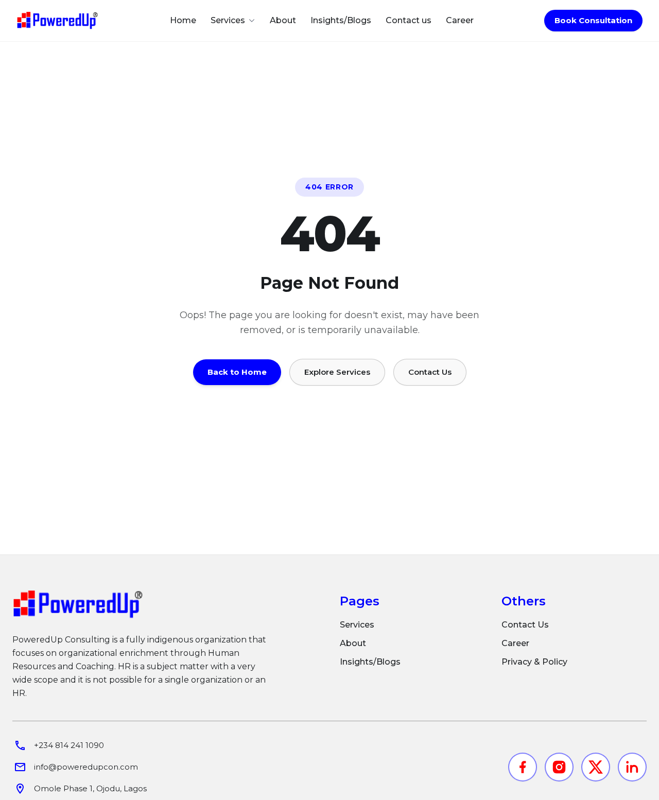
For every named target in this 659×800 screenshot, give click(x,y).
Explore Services (337, 372)
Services (357, 625)
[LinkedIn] (632, 767)
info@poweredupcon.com (86, 767)
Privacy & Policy (534, 662)
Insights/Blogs (340, 20)
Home (183, 20)
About (283, 20)
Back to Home (237, 372)
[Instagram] (559, 767)
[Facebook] (522, 767)
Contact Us (430, 372)
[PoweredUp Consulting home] (57, 20)
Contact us (408, 20)
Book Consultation (593, 20)
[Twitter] (595, 767)
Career (460, 20)
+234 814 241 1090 (69, 745)
